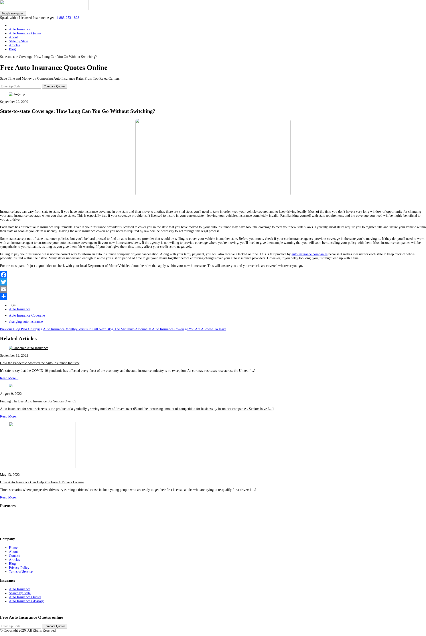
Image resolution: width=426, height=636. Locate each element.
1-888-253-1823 (67, 18)
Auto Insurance (19, 29)
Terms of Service (21, 571)
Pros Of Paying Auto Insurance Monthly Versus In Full (59, 329)
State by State (18, 41)
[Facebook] (213, 274)
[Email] (213, 289)
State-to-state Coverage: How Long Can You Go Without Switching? (48, 57)
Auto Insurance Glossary (26, 601)
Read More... (9, 378)
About (13, 37)
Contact (14, 555)
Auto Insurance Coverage (27, 315)
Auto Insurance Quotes (25, 33)
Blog (12, 49)
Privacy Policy (19, 567)
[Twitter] (213, 282)
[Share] (213, 296)
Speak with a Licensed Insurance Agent (28, 18)
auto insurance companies (309, 254)
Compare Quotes (54, 86)
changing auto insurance (26, 321)
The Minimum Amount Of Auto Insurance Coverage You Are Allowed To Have (170, 329)
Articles (14, 45)
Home (13, 547)
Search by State (20, 593)
